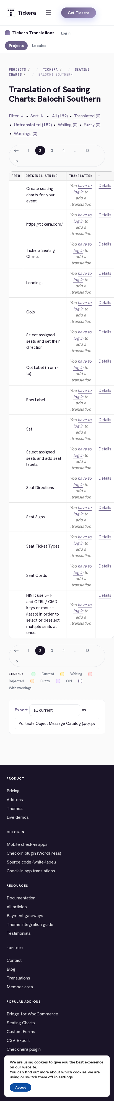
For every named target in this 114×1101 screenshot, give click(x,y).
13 (87, 150)
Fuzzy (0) (92, 125)
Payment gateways (25, 915)
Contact (14, 960)
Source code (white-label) (31, 862)
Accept (20, 1087)
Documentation (21, 898)
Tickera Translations (33, 33)
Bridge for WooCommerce (32, 1014)
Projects (16, 45)
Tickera (50, 69)
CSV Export (18, 1040)
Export (21, 710)
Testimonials (19, 933)
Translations (18, 978)
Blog (11, 969)
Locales (39, 45)
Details (105, 185)
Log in (66, 33)
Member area (20, 987)
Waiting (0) (67, 125)
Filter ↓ (16, 116)
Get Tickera (78, 12)
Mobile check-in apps (27, 844)
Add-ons (15, 799)
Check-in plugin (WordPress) (34, 853)
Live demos (18, 817)
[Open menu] (48, 13)
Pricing (13, 791)
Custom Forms (21, 1031)
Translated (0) (87, 116)
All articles (17, 907)
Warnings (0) (25, 133)
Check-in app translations (31, 871)
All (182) (60, 116)
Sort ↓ (37, 116)
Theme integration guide (30, 924)
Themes (15, 808)
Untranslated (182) (33, 125)
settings (66, 1077)
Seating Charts (21, 1023)
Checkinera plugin (24, 1049)
